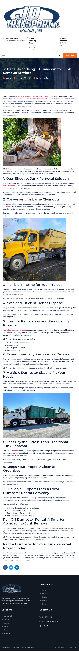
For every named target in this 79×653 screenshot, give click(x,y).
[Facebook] (41, 625)
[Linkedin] (48, 625)
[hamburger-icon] (4, 55)
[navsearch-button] (59, 55)
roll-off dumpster (10, 186)
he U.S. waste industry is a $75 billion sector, (32, 96)
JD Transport (13, 451)
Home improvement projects (15, 330)
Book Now (70, 56)
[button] (5, 567)
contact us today (10, 560)
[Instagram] (44, 625)
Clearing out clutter (45, 99)
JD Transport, (10, 169)
